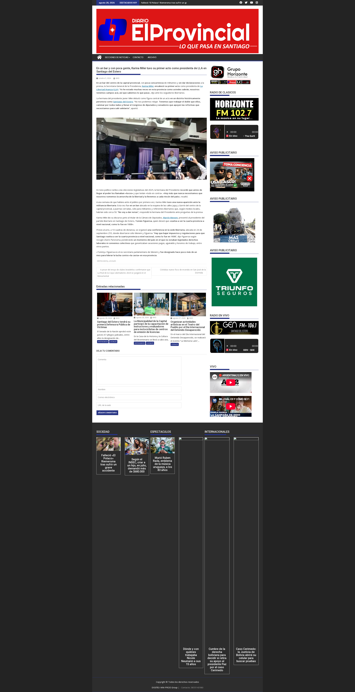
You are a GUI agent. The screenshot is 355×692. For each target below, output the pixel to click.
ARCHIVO (152, 57)
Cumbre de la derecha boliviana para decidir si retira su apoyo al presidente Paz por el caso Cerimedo (216, 659)
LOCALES (112, 261)
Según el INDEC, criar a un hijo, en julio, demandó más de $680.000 (136, 465)
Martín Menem (170, 217)
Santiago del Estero (123, 101)
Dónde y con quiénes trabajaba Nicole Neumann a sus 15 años (191, 656)
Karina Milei (148, 86)
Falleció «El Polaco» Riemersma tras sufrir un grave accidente (108, 463)
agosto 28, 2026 (105, 318)
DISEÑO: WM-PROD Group (165, 687)
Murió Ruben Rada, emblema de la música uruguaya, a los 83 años (162, 463)
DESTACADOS (102, 261)
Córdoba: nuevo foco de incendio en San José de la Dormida (183, 271)
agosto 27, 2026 (178, 318)
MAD (117, 78)
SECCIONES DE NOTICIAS (116, 57)
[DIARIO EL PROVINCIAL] (177, 52)
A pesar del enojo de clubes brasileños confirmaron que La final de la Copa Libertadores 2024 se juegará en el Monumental (123, 272)
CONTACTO (138, 57)
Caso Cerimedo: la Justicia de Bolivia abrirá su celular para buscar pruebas (246, 655)
